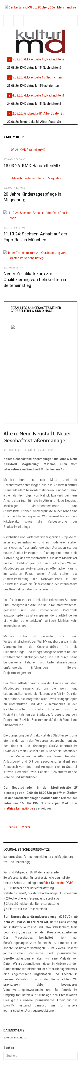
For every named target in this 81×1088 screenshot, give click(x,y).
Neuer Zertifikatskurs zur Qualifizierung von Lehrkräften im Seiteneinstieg (35, 279)
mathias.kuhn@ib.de (18, 808)
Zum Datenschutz (15, 1038)
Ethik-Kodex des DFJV (58, 883)
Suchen (8, 1048)
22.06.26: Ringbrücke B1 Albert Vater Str (34, 122)
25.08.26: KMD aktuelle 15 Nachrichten (33, 85)
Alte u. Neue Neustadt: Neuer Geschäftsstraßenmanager (37, 437)
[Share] (62, 20)
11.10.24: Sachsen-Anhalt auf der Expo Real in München (35, 237)
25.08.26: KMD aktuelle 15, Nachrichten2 (34, 67)
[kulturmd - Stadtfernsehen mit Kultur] (40, 41)
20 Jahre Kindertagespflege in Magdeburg (32, 197)
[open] (8, 20)
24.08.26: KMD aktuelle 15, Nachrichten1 (34, 104)
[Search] (72, 20)
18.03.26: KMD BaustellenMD (31, 166)
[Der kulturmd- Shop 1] (40, 7)
